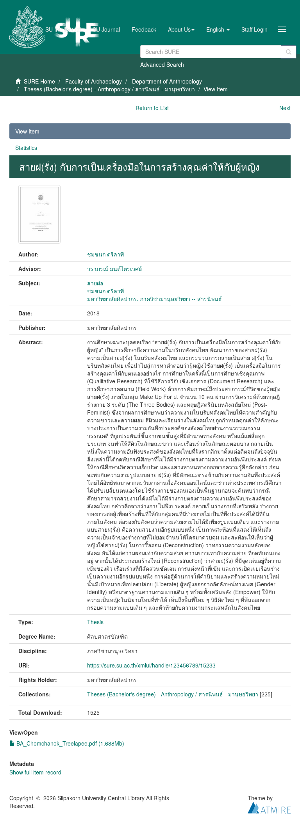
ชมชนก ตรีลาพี (105, 254)
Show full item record (35, 772)
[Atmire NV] (269, 806)
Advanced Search (162, 64)
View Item (27, 131)
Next (285, 108)
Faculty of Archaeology (93, 81)
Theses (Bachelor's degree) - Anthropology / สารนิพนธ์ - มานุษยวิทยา (109, 89)
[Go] (288, 52)
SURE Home (39, 81)
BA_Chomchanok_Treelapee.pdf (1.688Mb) (69, 743)
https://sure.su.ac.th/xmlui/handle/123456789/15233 (151, 665)
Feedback (144, 29)
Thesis (95, 622)
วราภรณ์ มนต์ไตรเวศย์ (114, 268)
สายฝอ (95, 283)
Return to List (152, 108)
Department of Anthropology (167, 81)
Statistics (26, 147)
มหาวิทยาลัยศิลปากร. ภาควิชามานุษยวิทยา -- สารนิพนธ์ (154, 299)
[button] (181, 29)
